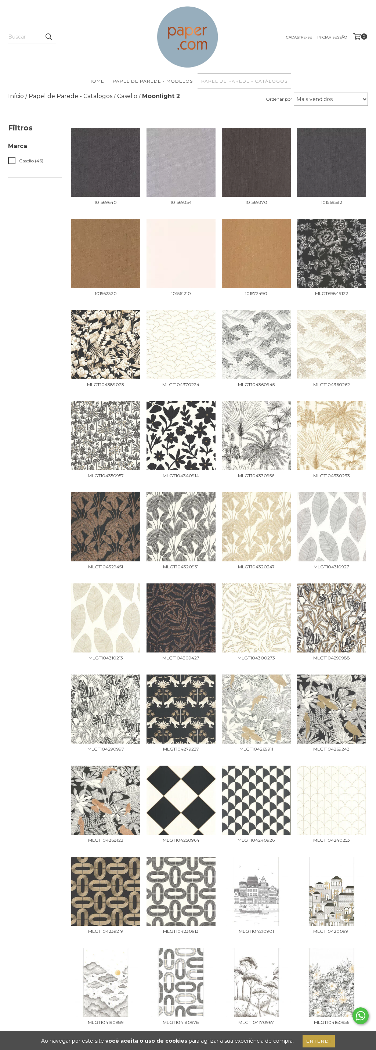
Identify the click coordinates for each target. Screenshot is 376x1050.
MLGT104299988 (331, 658)
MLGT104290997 (105, 749)
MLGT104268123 (105, 840)
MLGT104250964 (181, 840)
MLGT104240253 (331, 840)
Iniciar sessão (332, 37)
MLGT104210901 (256, 931)
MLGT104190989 (106, 1022)
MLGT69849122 (331, 293)
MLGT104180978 (181, 1022)
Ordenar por (279, 99)
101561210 (181, 293)
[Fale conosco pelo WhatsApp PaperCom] (360, 1015)
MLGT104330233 (331, 475)
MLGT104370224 (180, 384)
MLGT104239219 (105, 931)
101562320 (106, 293)
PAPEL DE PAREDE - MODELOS (153, 81)
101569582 (331, 202)
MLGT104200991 (331, 931)
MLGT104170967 (256, 1022)
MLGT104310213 (105, 658)
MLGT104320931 (181, 566)
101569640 (105, 202)
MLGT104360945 (256, 384)
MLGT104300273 (256, 658)
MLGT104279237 (181, 749)
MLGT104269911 (256, 749)
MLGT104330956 (256, 475)
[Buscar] (48, 36)
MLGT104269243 (331, 749)
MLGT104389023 (105, 384)
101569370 (256, 202)
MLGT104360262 (331, 384)
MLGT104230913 (181, 931)
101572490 (256, 293)
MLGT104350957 (106, 475)
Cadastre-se (299, 37)
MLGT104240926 (256, 840)
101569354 (181, 202)
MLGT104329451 (105, 566)
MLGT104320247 (256, 566)
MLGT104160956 (331, 1022)
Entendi (318, 1041)
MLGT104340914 (181, 475)
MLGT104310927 (331, 566)
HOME (96, 81)
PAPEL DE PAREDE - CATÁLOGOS (244, 81)
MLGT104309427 (180, 658)
